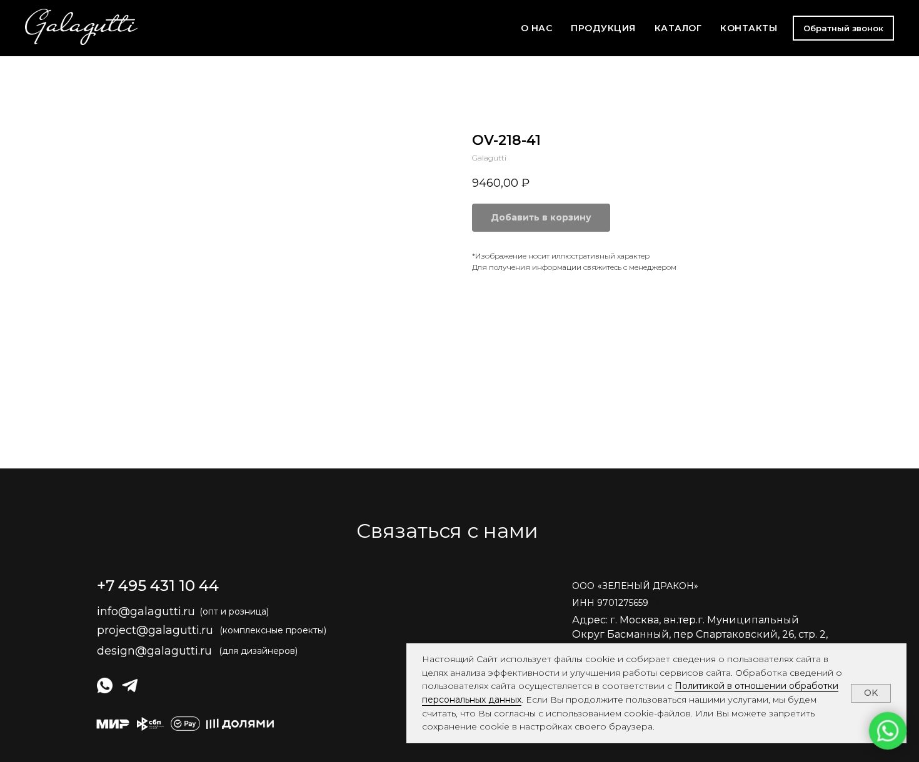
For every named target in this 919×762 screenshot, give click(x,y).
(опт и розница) (234, 611)
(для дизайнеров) (258, 650)
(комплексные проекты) (272, 630)
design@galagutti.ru (154, 651)
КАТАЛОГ (678, 28)
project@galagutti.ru (155, 630)
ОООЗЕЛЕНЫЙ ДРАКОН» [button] (635, 585)
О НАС (537, 28)
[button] (843, 28)
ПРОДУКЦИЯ (603, 28)
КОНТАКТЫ (748, 28)
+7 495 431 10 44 (158, 585)
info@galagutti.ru (146, 611)
